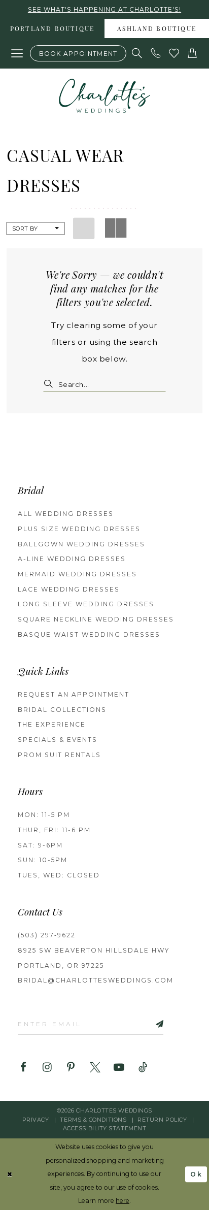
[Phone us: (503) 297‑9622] (156, 53)
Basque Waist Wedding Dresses (89, 634)
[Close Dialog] (10, 1174)
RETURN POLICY (162, 1119)
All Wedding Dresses (66, 513)
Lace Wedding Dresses (69, 589)
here (122, 1200)
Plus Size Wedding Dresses (79, 529)
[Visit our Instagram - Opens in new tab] (47, 1067)
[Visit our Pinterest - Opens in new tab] (71, 1067)
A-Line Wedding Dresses (72, 559)
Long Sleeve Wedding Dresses (86, 604)
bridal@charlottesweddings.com (95, 980)
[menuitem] (52, 28)
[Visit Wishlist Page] (174, 53)
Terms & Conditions (93, 1119)
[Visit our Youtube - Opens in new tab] (119, 1067)
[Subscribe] (147, 1023)
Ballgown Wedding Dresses (81, 544)
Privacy (35, 1119)
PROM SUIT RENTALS (59, 755)
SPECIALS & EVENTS (57, 739)
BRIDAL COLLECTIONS (62, 709)
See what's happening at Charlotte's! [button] (104, 9)
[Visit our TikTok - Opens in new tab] (142, 1067)
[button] (17, 53)
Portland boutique (52, 29)
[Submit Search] (50, 384)
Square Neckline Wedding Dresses (96, 619)
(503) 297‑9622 (47, 935)
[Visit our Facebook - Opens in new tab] (23, 1067)
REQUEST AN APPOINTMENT (73, 694)
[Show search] (137, 53)
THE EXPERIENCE (52, 724)
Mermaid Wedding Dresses (77, 574)
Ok (196, 1174)
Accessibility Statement (105, 1128)
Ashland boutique (156, 29)
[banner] (104, 96)
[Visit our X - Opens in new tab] (95, 1067)
